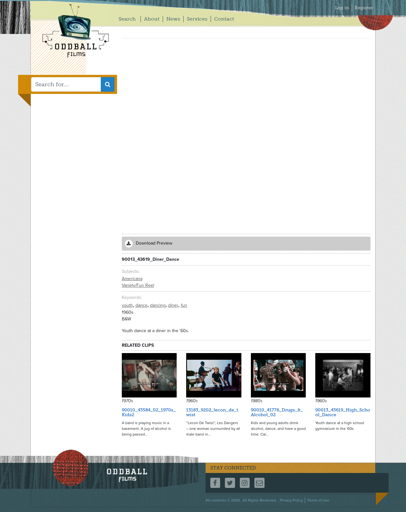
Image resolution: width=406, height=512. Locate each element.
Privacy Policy (291, 500)
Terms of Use (318, 500)
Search (127, 19)
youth (128, 305)
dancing (158, 305)
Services (197, 19)
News (173, 19)
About (152, 19)
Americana (132, 278)
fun (184, 305)
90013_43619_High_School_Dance (342, 412)
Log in (342, 7)
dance (142, 305)
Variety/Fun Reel (138, 285)
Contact (224, 19)
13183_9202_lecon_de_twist (212, 412)
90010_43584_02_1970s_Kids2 (149, 412)
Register (364, 7)
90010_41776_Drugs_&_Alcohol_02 (277, 412)
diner (174, 305)
